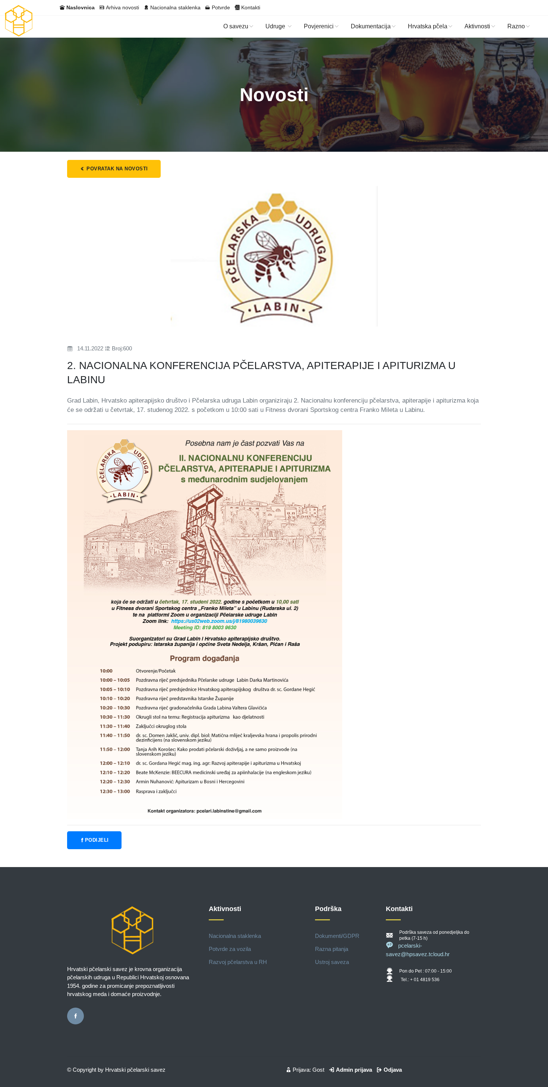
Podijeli (97, 840)
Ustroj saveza (332, 962)
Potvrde (221, 7)
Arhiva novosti (122, 7)
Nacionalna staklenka (175, 7)
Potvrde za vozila (230, 949)
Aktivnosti (477, 26)
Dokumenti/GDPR (337, 936)
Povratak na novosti (116, 168)
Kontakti (250, 7)
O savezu (235, 26)
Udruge (276, 26)
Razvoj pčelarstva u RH (238, 962)
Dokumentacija (371, 26)
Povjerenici (319, 26)
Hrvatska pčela (427, 26)
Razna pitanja (331, 949)
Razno (516, 26)
